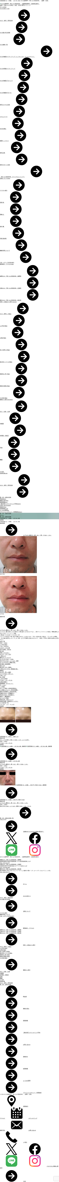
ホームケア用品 (4, 698)
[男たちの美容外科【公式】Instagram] (34, 850)
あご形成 (2, 677)
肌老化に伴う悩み (5, 954)
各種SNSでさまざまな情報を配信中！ (33, 831)
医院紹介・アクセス (28, 928)
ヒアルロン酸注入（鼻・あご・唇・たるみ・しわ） (37, 535)
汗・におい (3, 685)
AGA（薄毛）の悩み (5, 946)
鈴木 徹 (2, 226)
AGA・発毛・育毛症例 (6, 897)
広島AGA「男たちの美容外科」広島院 (10, 864)
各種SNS (25, 1056)
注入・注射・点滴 (5, 971)
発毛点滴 (2, 152)
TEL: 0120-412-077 (5, 863)
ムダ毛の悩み (3, 644)
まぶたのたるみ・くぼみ (7, 659)
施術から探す (26, 970)
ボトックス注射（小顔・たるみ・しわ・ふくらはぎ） (15, 739)
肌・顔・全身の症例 (5, 984)
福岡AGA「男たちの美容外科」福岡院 (10, 859)
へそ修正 (2, 686)
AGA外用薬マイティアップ (7, 68)
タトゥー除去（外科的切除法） (8, 688)
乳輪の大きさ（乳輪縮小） (7, 693)
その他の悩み (3, 958)
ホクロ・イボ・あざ (5, 654)
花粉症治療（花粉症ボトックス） (9, 701)
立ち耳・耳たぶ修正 (5, 672)
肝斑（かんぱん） (5, 652)
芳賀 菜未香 (3, 238)
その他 (2, 979)
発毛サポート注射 (5, 164)
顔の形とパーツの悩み (6, 953)
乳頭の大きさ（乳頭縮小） (7, 694)
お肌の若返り (3, 682)
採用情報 (25, 1068)
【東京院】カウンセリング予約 (31, 1032)
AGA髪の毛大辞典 (5, 899)
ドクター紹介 (3, 913)
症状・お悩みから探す (29, 945)
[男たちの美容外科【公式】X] (11, 838)
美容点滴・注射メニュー (7, 699)
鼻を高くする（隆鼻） (6, 667)
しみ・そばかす (4, 646)
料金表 (25, 996)
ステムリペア (4, 116)
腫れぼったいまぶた (5, 657)
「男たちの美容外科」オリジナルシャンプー (12, 176)
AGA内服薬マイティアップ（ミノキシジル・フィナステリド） (17, 56)
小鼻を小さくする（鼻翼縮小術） (9, 669)
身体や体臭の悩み (5, 956)
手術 (1, 976)
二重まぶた (3, 656)
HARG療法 (3, 128)
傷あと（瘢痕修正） (5, 696)
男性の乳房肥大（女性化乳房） (8, 691)
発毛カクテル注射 (5, 104)
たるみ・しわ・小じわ (6, 680)
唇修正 (2, 670)
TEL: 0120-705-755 (5, 872)
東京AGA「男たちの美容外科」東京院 (10, 869)
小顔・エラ (3, 675)
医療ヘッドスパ (4, 140)
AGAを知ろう (27, 896)
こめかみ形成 (3, 678)
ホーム (25, 884)
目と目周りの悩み (5, 951)
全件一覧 (2, 641)
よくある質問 (26, 1080)
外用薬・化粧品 (4, 974)
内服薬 (2, 973)
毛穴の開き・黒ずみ (5, 649)
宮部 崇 (2, 202)
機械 (1, 978)
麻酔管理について (5, 914)
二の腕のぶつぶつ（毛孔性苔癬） (9, 690)
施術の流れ (26, 1008)
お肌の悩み (3, 950)
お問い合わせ (26, 1044)
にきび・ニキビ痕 (5, 648)
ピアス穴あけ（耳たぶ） (7, 673)
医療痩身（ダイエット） (7, 683)
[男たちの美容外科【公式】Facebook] (34, 838)
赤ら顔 (2, 651)
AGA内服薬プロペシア (6, 80)
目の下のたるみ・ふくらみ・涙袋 (9, 661)
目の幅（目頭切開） (5, 664)
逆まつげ (2, 665)
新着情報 (25, 1020)
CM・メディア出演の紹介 (7, 916)
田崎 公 (2, 214)
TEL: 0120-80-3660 (5, 867)
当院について (26, 911)
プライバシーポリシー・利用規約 (32, 1092)
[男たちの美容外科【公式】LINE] (11, 850)
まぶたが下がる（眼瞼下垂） (8, 662)
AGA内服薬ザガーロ (6, 92)
